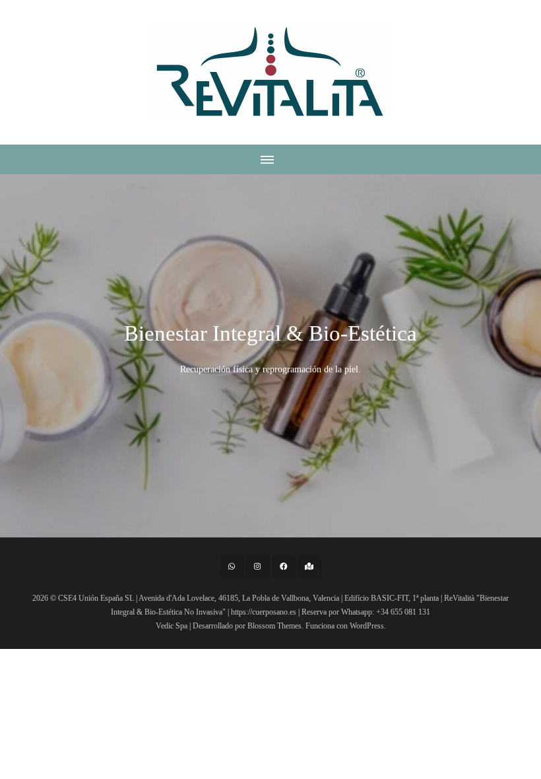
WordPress (367, 626)
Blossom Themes (274, 626)
